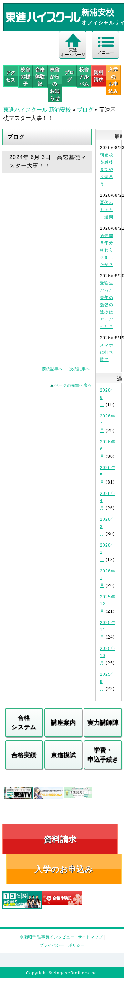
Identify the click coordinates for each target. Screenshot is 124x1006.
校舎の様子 (25, 76)
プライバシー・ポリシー (62, 945)
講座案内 (63, 722)
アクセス (11, 76)
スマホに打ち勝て (106, 352)
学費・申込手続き (102, 755)
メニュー (105, 52)
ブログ (69, 76)
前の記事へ (52, 368)
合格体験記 (40, 76)
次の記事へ (79, 368)
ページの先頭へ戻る (73, 385)
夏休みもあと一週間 (106, 209)
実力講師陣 (102, 722)
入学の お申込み (113, 80)
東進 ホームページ (73, 52)
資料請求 (98, 76)
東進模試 (63, 754)
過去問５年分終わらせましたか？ (106, 250)
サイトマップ (90, 937)
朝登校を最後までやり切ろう (106, 169)
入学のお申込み (63, 869)
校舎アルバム (84, 76)
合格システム (23, 722)
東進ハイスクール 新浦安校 (37, 110)
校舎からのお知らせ (55, 83)
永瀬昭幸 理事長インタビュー (47, 937)
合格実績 (23, 754)
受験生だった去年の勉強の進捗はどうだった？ (106, 305)
